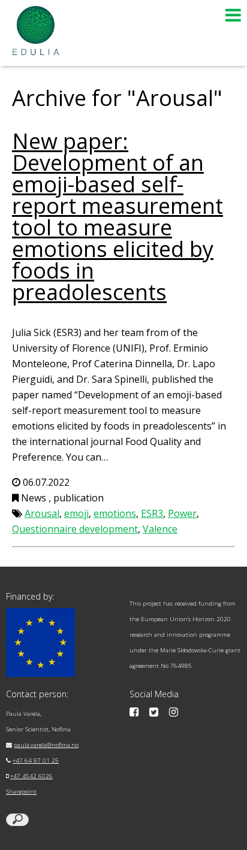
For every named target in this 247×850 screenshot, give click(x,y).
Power (182, 513)
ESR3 (152, 513)
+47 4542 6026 (31, 776)
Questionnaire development (75, 529)
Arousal (42, 513)
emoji (76, 513)
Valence (160, 529)
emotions (115, 513)
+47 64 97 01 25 (36, 760)
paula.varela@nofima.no (46, 745)
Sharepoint (21, 791)
